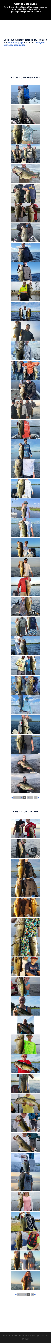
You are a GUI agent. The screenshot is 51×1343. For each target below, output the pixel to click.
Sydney (25, 1339)
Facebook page (15, 42)
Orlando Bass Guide (25, 3)
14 (36, 798)
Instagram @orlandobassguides (24, 43)
